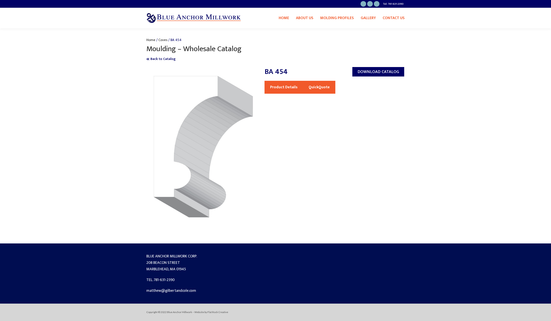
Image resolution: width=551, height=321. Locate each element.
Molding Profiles (337, 18)
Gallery (368, 18)
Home (284, 18)
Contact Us (394, 18)
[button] (378, 71)
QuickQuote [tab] (319, 87)
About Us (304, 18)
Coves (162, 40)
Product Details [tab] (283, 87)
